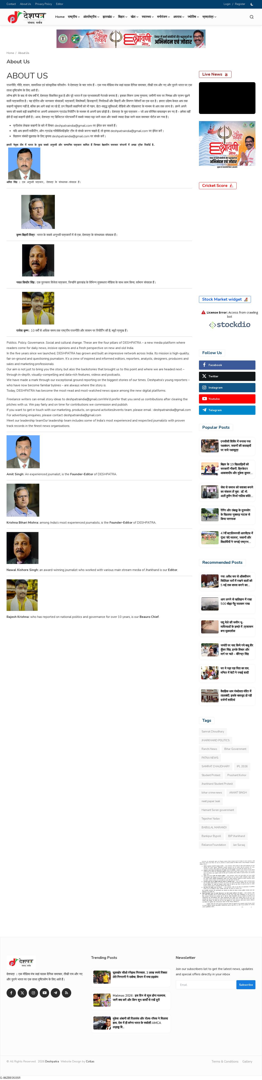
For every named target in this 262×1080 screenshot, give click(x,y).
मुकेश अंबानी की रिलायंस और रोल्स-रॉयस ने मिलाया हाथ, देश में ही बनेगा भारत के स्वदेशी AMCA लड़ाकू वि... (140, 1022)
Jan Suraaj (239, 845)
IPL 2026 (242, 766)
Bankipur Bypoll (211, 836)
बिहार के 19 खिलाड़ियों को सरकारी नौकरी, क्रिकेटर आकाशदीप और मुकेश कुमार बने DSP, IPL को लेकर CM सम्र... (237, 473)
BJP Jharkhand (236, 836)
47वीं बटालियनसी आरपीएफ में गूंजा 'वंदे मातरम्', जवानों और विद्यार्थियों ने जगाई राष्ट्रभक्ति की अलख (237, 539)
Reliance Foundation (214, 845)
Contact (11, 4)
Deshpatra (52, 1061)
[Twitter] (22, 993)
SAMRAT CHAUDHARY (216, 766)
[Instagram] (33, 993)
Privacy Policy (43, 4)
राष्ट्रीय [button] (72, 17)
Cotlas (90, 1061)
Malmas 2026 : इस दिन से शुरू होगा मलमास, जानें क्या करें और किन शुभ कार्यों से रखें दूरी (139, 998)
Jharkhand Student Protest (217, 784)
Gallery (247, 1062)
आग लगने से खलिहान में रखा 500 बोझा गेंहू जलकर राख (236, 601)
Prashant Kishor (236, 775)
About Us (25, 4)
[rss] (66, 993)
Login (227, 4)
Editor (59, 4)
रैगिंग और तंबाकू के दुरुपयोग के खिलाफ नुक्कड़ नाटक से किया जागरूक (235, 514)
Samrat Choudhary (213, 731)
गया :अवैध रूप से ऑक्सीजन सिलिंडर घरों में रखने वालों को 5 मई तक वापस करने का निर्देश (236, 582)
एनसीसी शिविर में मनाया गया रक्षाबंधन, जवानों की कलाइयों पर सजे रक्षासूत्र (236, 445)
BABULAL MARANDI (214, 827)
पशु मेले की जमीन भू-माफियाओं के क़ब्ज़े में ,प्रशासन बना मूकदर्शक (237, 626)
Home (60, 17)
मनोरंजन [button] (162, 17)
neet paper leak (211, 801)
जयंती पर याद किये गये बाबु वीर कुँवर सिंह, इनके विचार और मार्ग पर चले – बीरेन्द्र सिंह (237, 649)
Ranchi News (209, 749)
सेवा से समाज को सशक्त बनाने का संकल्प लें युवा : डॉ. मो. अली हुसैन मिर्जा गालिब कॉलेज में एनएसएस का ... (237, 493)
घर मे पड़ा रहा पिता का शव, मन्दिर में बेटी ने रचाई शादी (235, 670)
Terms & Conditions (225, 1062)
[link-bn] (131, 39)
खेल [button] (133, 17)
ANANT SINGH (238, 793)
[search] (251, 17)
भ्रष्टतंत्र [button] (207, 17)
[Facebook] (11, 993)
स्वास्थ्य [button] (146, 17)
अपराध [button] (177, 17)
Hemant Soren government (218, 810)
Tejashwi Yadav (211, 819)
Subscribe (246, 985)
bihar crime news (212, 793)
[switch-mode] (252, 4)
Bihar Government (235, 749)
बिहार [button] (121, 17)
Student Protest (211, 775)
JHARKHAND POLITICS (215, 740)
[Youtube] (44, 993)
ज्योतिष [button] (192, 17)
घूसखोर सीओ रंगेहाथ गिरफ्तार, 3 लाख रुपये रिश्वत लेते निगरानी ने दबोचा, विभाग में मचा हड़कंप (140, 975)
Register (240, 4)
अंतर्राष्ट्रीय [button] (89, 17)
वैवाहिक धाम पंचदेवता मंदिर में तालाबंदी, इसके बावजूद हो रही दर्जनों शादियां (236, 695)
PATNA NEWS (210, 758)
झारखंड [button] (107, 17)
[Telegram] (55, 993)
